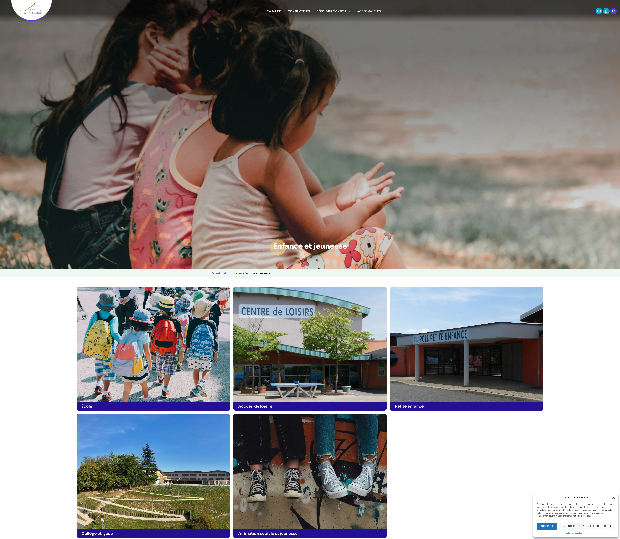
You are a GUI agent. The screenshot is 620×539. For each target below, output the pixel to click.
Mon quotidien (232, 273)
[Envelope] (599, 11)
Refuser (569, 526)
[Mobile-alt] (606, 11)
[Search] (613, 11)
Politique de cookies (574, 533)
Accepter (547, 526)
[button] (613, 497)
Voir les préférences (598, 526)
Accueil (216, 273)
